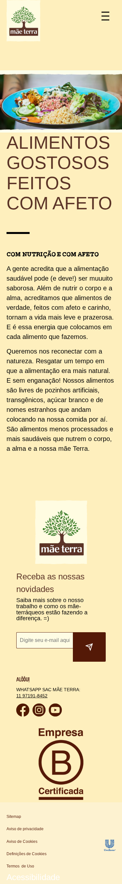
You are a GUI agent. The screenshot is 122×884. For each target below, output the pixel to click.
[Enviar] (89, 614)
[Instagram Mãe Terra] (39, 681)
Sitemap (14, 784)
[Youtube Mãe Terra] (55, 681)
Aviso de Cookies (22, 809)
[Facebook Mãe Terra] (22, 681)
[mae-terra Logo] (23, 39)
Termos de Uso (20, 833)
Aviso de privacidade (25, 796)
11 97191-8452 (31, 663)
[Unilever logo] (109, 816)
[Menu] (108, 15)
